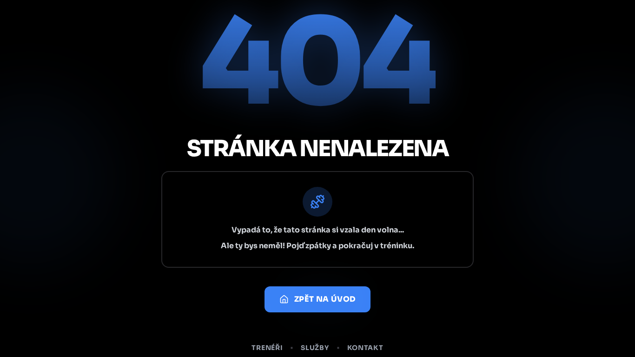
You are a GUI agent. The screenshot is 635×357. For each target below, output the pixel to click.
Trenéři (267, 348)
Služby (315, 348)
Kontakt (365, 348)
